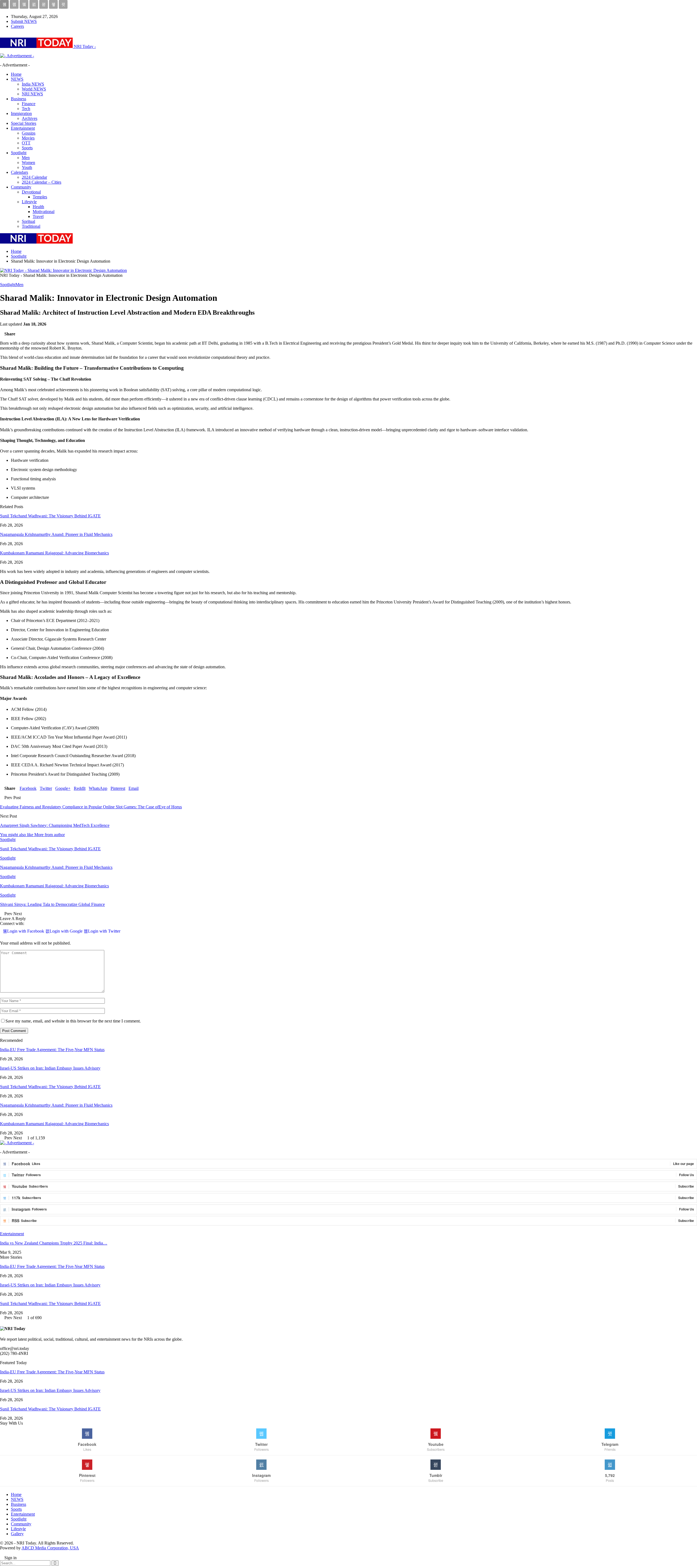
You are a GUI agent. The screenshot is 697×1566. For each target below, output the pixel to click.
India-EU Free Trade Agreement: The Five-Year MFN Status (52, 1049)
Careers (17, 26)
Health (38, 206)
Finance (28, 103)
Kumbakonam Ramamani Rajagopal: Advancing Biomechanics (54, 553)
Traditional (31, 226)
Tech (26, 108)
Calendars (19, 172)
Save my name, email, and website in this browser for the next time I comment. (73, 1021)
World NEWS (34, 89)
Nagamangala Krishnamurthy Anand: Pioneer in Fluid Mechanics (56, 534)
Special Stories (23, 123)
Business (18, 98)
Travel (38, 216)
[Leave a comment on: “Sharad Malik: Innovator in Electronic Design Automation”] (1, 329)
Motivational (43, 211)
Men (26, 157)
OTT (26, 143)
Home (16, 74)
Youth (27, 167)
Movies (28, 138)
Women (28, 162)
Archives (29, 118)
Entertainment (23, 128)
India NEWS (33, 84)
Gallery (17, 1533)
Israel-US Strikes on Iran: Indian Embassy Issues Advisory (50, 1068)
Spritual (28, 221)
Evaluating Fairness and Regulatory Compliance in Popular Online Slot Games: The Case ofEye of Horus (91, 807)
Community (21, 187)
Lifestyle (29, 201)
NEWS (17, 79)
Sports (27, 147)
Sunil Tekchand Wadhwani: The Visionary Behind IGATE (50, 516)
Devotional (31, 192)
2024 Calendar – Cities (41, 182)
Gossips (28, 133)
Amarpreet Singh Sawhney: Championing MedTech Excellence (54, 825)
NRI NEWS (32, 94)
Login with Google (67, 931)
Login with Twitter (104, 931)
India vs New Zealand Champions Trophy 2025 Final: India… (53, 1243)
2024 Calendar (34, 177)
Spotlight (18, 152)
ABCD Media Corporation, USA (50, 1548)
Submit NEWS (24, 21)
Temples (40, 197)
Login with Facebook (26, 931)
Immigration (21, 113)
